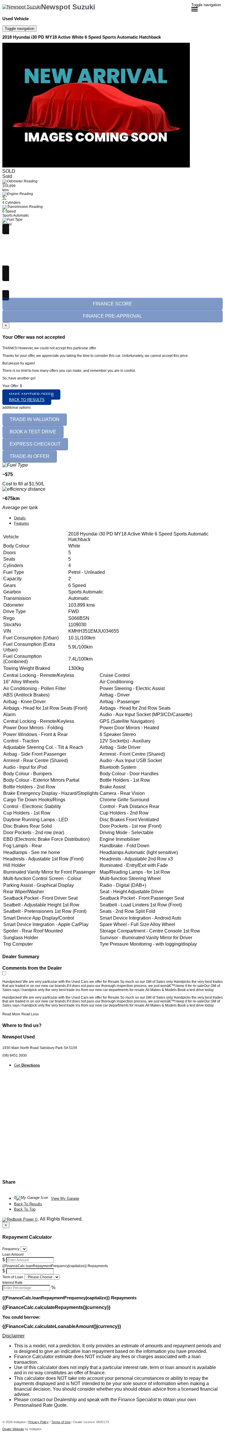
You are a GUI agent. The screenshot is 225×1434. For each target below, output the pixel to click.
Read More (11, 1014)
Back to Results (27, 400)
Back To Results (28, 1204)
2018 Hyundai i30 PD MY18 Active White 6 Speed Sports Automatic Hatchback (81, 37)
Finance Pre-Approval (112, 316)
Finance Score (112, 303)
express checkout (35, 444)
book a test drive (33, 431)
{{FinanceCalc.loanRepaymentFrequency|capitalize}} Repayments (55, 1266)
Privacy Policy (38, 1422)
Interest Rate (12, 1283)
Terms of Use (61, 1422)
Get (27, 1065)
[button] (112, 1336)
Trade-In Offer (30, 456)
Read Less (30, 1014)
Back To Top (24, 1209)
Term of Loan (12, 1277)
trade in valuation (34, 419)
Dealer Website (13, 1429)
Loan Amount (12, 1254)
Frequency (10, 1249)
